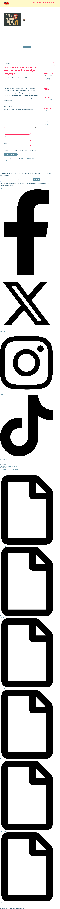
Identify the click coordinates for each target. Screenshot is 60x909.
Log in (46, 121)
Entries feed (47, 124)
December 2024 (48, 99)
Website (27, 46)
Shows (44, 2)
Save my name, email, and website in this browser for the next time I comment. (20, 150)
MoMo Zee (29, 76)
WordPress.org (48, 130)
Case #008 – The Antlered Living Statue (8, 459)
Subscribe (36, 46)
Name (5, 130)
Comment (6, 112)
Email (5, 136)
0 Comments (33, 77)
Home (29, 2)
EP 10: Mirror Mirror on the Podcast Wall (9, 469)
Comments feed (48, 127)
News (46, 110)
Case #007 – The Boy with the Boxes (8, 463)
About (33, 2)
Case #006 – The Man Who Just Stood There (10, 466)
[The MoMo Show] (6, 3)
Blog (48, 2)
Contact (53, 2)
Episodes (39, 2)
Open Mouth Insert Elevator (38, 14)
